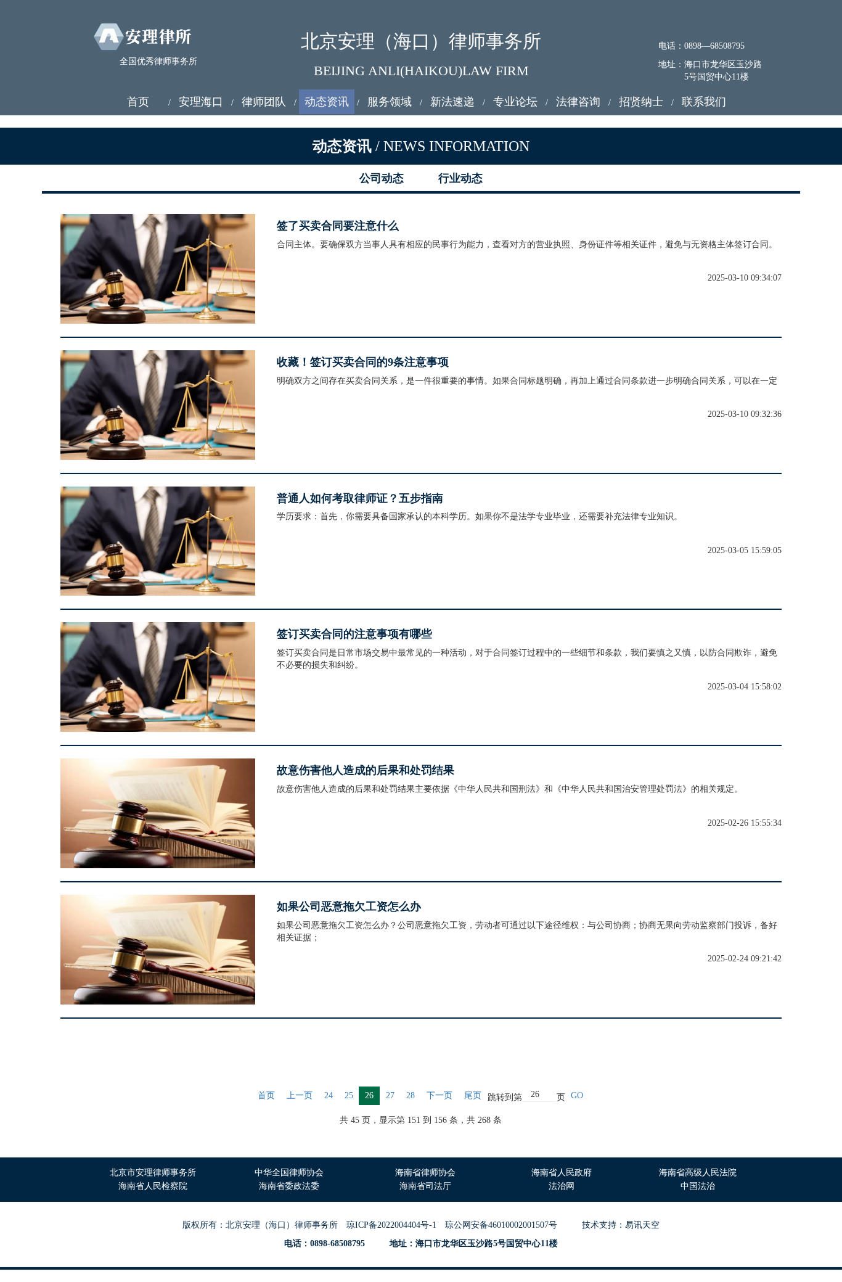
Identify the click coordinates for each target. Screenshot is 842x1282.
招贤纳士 (641, 102)
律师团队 (264, 102)
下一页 (439, 1095)
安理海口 (201, 102)
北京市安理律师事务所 (153, 1172)
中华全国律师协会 (289, 1172)
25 (349, 1095)
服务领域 (389, 102)
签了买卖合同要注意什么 (338, 226)
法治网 (561, 1186)
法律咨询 (578, 102)
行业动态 (460, 178)
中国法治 (698, 1186)
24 (328, 1095)
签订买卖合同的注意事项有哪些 (354, 634)
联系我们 (704, 102)
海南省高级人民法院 (698, 1172)
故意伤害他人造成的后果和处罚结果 (365, 770)
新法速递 (452, 102)
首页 (138, 102)
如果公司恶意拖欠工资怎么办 (349, 906)
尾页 (472, 1095)
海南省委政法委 (289, 1186)
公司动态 (381, 178)
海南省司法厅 (425, 1186)
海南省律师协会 (425, 1172)
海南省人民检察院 (152, 1186)
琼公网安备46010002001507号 (501, 1225)
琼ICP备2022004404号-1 (391, 1225)
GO (577, 1095)
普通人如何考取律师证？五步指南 (360, 498)
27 (390, 1095)
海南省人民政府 (561, 1172)
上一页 (300, 1095)
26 (369, 1095)
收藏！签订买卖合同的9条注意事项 (363, 362)
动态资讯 (327, 102)
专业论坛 (515, 102)
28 (410, 1095)
